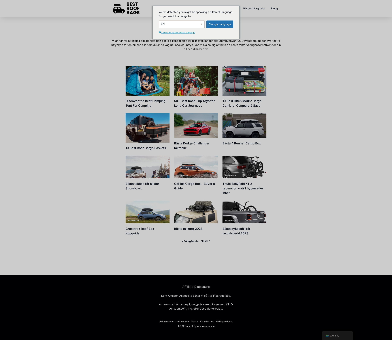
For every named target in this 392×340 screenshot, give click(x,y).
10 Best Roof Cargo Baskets (146, 148)
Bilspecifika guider (254, 8)
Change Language (220, 24)
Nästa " (205, 241)
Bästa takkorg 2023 (188, 229)
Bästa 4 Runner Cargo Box (241, 143)
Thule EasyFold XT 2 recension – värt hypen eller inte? (242, 188)
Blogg (274, 8)
